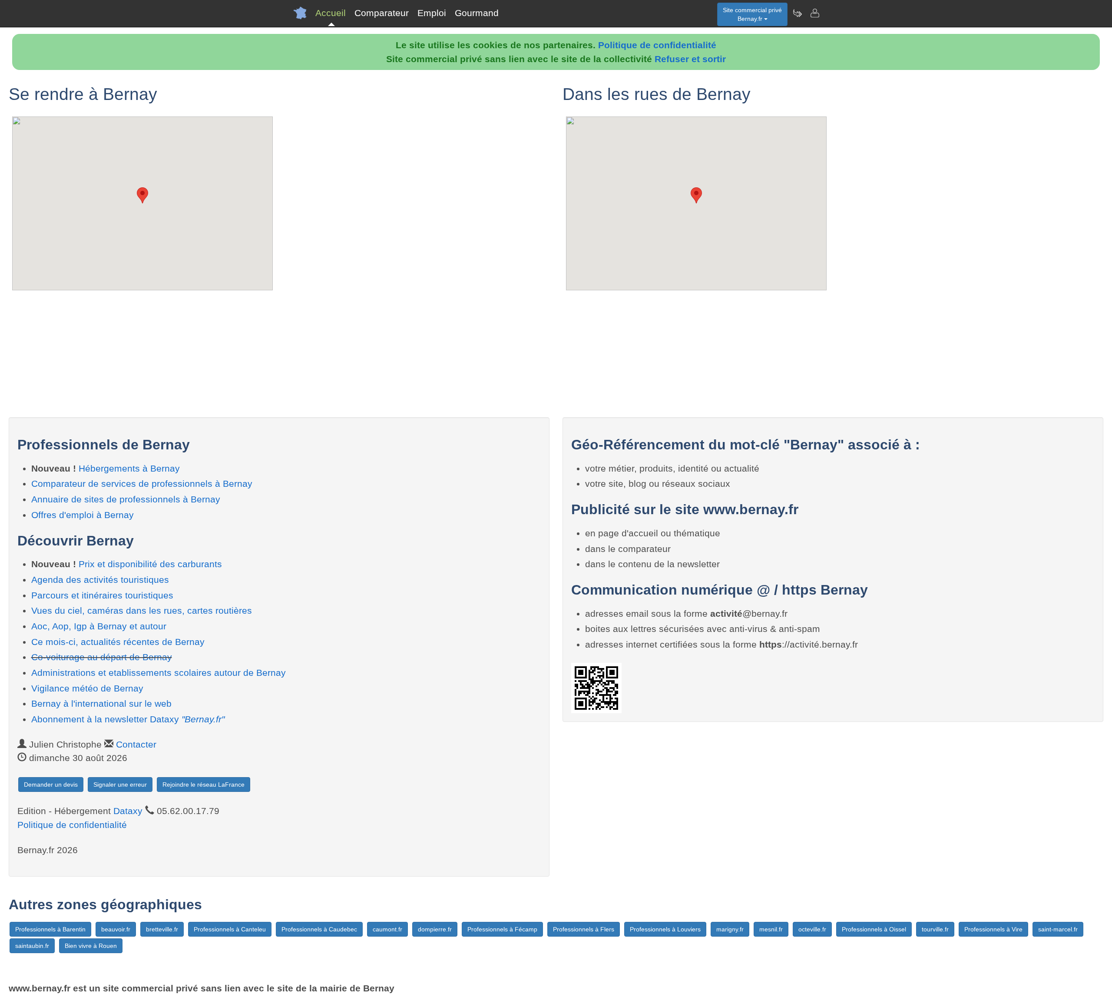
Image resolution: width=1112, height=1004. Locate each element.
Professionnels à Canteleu (230, 929)
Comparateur (381, 13)
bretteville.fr (162, 929)
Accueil (330, 13)
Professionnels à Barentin (50, 929)
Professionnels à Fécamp (502, 929)
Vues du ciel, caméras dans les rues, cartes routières (141, 610)
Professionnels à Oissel (874, 929)
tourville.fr (935, 929)
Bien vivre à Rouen (91, 945)
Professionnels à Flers (583, 929)
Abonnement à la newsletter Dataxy (128, 719)
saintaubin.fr (32, 945)
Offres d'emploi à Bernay (82, 515)
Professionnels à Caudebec (319, 929)
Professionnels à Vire (993, 929)
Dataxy (127, 811)
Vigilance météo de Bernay (87, 688)
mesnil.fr (771, 929)
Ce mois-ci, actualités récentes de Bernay (118, 642)
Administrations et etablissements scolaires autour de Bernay (158, 673)
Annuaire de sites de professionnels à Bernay (125, 499)
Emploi (431, 13)
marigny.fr (730, 929)
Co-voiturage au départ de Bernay (101, 657)
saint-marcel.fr (1058, 929)
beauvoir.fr (115, 929)
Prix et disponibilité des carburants (150, 564)
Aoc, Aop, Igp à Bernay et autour (98, 626)
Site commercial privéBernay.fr (752, 14)
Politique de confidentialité (657, 45)
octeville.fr (812, 929)
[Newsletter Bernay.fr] (797, 13)
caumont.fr (387, 929)
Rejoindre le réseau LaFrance (203, 784)
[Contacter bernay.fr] (814, 13)
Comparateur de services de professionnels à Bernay (141, 484)
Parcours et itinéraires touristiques (102, 595)
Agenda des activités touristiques (100, 580)
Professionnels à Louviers (665, 929)
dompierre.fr (435, 929)
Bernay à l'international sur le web (101, 703)
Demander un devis (51, 784)
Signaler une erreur (120, 784)
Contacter (136, 744)
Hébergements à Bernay (129, 468)
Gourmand (477, 13)
